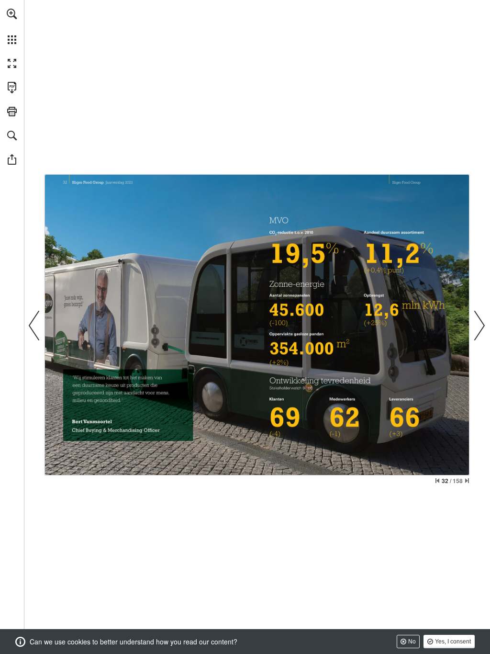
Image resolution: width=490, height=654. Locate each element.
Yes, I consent (453, 641)
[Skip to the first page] (437, 480)
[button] (12, 14)
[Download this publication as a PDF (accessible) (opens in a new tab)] (12, 88)
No (412, 641)
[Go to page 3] (370, 182)
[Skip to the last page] (467, 480)
